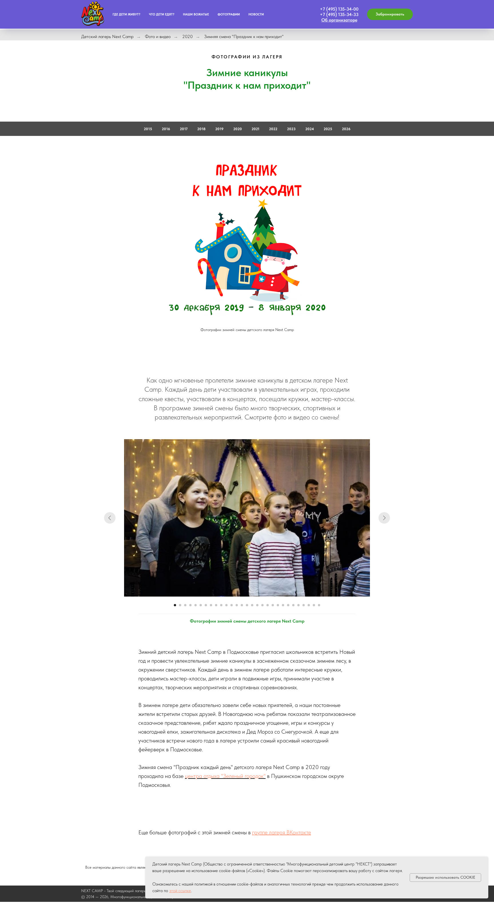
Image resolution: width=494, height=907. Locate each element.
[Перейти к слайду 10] (221, 605)
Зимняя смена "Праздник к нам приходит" (244, 36)
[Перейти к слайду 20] (273, 605)
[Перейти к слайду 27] (309, 605)
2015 (148, 129)
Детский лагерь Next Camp (107, 36)
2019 (219, 129)
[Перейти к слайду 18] (262, 605)
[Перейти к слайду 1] (175, 605)
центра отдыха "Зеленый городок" (225, 776)
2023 (291, 129)
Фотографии (229, 14)
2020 (187, 36)
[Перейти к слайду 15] (247, 605)
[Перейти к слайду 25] (298, 605)
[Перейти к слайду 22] (283, 605)
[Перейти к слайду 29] (319, 605)
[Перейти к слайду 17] (257, 605)
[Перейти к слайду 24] (293, 605)
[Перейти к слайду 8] (211, 605)
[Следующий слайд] (384, 518)
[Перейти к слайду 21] (278, 605)
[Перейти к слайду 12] (231, 605)
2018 (201, 129)
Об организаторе (339, 20)
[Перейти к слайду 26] (303, 605)
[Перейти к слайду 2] (180, 605)
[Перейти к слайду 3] (185, 605)
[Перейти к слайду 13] (237, 605)
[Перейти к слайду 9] (216, 605)
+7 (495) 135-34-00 (339, 9)
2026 (346, 129)
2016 (166, 129)
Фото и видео (158, 36)
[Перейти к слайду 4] (190, 605)
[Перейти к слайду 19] (267, 605)
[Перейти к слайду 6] (201, 605)
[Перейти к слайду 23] (288, 605)
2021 (255, 129)
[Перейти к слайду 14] (242, 605)
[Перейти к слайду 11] (226, 605)
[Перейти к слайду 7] (206, 605)
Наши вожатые (196, 14)
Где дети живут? (126, 14)
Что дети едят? (161, 14)
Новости (256, 14)
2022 (273, 129)
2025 (328, 129)
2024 (309, 129)
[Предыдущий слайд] (109, 518)
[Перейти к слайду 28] (314, 605)
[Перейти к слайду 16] (252, 605)
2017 (184, 129)
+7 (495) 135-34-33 (339, 14)
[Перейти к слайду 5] (195, 605)
